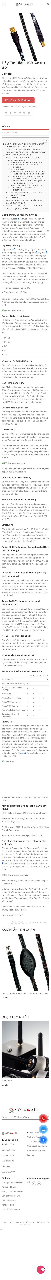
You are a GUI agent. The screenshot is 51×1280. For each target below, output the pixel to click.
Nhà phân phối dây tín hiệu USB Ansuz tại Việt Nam (24, 207)
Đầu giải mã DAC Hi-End (12, 1191)
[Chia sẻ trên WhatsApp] (6, 113)
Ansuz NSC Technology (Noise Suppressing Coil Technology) (28, 177)
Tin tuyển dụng (34, 1141)
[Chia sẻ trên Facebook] (11, 113)
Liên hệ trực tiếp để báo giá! (18, 100)
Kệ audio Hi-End (9, 1187)
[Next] (47, 963)
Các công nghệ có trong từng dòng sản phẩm (26, 194)
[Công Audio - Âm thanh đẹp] (25, 4)
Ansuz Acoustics (9, 219)
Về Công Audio (34, 1137)
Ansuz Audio (15, 107)
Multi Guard (7, 1081)
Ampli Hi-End (8, 1205)
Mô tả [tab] (6, 126)
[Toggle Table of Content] (44, 141)
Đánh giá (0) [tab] (10, 132)
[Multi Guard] (25, 1049)
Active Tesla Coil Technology (28, 185)
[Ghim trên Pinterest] (24, 113)
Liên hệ (30, 1155)
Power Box (15, 197)
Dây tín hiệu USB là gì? (20, 147)
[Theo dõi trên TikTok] (34, 1183)
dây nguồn (29, 252)
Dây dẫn (24, 107)
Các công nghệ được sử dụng (24, 158)
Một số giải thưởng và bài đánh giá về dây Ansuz (24, 201)
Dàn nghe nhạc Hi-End (12, 1182)
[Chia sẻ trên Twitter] (15, 113)
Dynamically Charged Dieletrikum (24, 189)
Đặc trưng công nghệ (18, 155)
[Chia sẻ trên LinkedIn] (29, 113)
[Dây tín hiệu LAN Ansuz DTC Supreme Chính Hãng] (25, 962)
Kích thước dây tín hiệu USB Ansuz (27, 152)
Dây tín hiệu (32, 107)
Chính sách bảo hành (37, 1146)
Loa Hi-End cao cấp (11, 1209)
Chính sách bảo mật (36, 1150)
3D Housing (18, 169)
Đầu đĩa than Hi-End (11, 1196)
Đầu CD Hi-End (9, 1200)
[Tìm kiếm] (48, 4)
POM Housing (19, 160)
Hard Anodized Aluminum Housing (25, 166)
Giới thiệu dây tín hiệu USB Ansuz (24, 144)
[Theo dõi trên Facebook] (29, 1183)
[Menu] (4, 4)
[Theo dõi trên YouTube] (39, 1183)
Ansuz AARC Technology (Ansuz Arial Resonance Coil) (29, 182)
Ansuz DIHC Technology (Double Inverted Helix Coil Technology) (29, 173)
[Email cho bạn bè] (20, 113)
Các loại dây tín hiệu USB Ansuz (26, 149)
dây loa (41, 252)
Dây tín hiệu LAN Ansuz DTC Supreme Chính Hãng (25, 993)
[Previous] (4, 963)
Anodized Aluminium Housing (27, 162)
